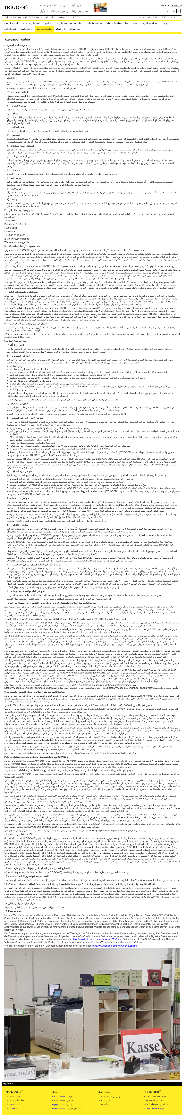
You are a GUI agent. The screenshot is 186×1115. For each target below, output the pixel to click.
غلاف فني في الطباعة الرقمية (68, 23)
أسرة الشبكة (75, 29)
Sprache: (165, 5)
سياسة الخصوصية (44, 29)
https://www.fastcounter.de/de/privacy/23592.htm (96, 939)
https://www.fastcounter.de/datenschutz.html (114, 945)
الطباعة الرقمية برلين (31, 23)
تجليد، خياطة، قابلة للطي (117, 23)
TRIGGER (16, 7)
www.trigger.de (58, 1109)
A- (173, 11)
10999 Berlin (11, 1108)
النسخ (47, 23)
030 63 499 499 (58, 1096)
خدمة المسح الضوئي (151, 23)
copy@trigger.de (59, 1105)
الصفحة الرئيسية (11, 23)
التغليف (135, 23)
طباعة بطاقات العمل (93, 23)
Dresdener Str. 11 (13, 1104)
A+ (168, 11)
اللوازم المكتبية (10, 29)
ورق (165, 23)
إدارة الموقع (61, 29)
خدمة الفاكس (27, 29)
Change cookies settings (154, 1108)
